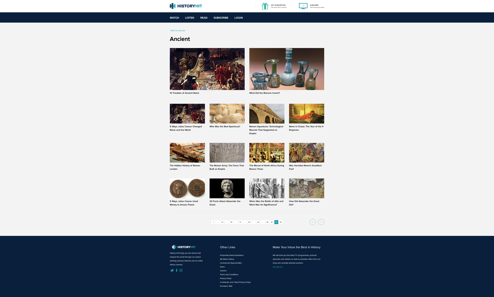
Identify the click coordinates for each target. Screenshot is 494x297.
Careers (223, 270)
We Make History (227, 259)
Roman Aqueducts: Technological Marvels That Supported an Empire (266, 130)
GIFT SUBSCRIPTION (278, 5)
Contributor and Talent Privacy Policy (235, 282)
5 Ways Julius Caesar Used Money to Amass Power (184, 203)
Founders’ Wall (226, 286)
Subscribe (221, 17)
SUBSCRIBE (314, 5)
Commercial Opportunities (231, 263)
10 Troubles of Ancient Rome (184, 93)
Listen (189, 17)
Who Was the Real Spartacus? (225, 126)
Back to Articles (178, 30)
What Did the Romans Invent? (264, 93)
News (222, 266)
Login (239, 17)
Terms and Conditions (229, 274)
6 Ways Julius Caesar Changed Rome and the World (186, 128)
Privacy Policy (225, 278)
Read (203, 17)
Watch (174, 17)
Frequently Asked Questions (232, 255)
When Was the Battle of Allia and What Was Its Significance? (266, 203)
